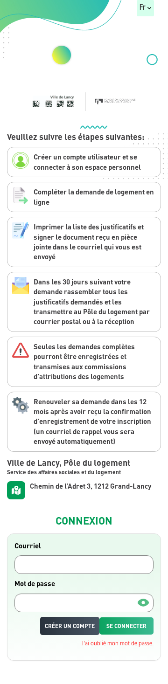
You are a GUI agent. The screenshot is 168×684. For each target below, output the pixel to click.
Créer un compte (70, 625)
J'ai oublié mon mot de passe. (118, 644)
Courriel (27, 545)
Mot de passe (34, 583)
